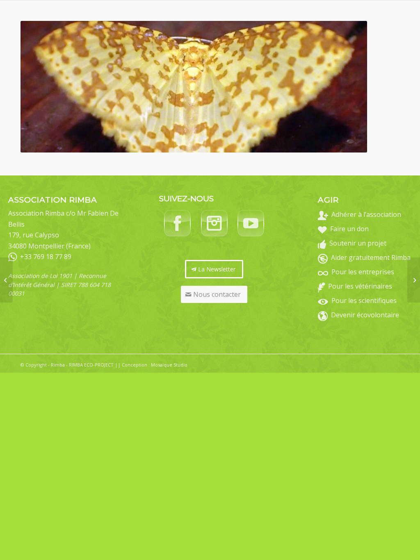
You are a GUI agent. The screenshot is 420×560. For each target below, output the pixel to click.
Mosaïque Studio (169, 365)
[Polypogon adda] (413, 280)
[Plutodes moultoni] (6, 280)
